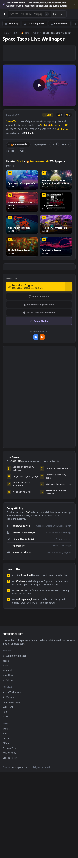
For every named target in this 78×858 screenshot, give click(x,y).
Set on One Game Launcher (41, 312)
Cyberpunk (8, 706)
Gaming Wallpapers (12, 702)
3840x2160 (62, 129)
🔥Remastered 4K (30, 32)
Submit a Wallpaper (16, 655)
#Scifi (54, 144)
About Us (7, 728)
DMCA (6, 743)
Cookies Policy (10, 757)
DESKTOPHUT (13, 634)
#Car (22, 150)
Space (9, 121)
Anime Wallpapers (12, 692)
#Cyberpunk (40, 144)
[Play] (7, 103)
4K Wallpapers (10, 697)
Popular (6, 665)
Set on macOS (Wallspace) (40, 304)
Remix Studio (41, 320)
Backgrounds (61, 23)
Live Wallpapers (35, 23)
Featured (7, 670)
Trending (13, 23)
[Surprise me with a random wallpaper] (55, 14)
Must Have (8, 675)
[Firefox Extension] (42, 337)
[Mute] (65, 103)
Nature (6, 711)
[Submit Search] (62, 14)
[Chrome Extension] (35, 337)
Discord (6, 738)
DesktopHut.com (19, 767)
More (9, 165)
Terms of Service (11, 748)
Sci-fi (15, 32)
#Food (11, 150)
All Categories (9, 680)
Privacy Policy (9, 752)
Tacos (16, 121)
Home (6, 32)
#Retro (65, 144)
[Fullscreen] (71, 103)
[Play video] (39, 85)
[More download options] (68, 286)
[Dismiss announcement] (74, 4)
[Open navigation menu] (72, 14)
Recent (6, 660)
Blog (5, 733)
